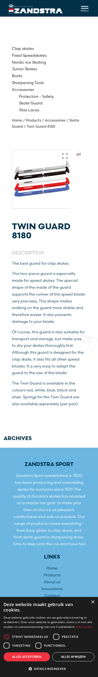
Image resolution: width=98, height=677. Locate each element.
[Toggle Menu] (84, 8)
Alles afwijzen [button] (73, 657)
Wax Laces (29, 110)
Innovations (52, 588)
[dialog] (49, 637)
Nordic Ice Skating (29, 62)
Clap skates (23, 48)
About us (52, 581)
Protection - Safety (36, 96)
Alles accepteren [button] (26, 657)
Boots (17, 75)
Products (33, 120)
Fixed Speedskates (29, 55)
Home (17, 120)
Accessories (23, 89)
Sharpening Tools (28, 82)
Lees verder (84, 627)
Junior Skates (24, 68)
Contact (52, 595)
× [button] (92, 602)
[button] (49, 669)
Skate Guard (31, 103)
